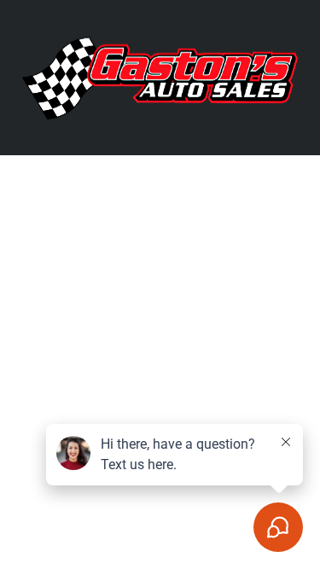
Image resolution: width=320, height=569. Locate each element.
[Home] (160, 76)
